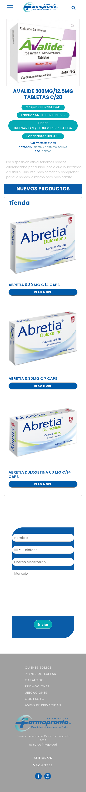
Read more (43, 292)
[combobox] (17, 550)
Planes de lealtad (40, 674)
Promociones (37, 686)
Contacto (34, 699)
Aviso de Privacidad (43, 705)
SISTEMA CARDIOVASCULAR (50, 147)
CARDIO (46, 151)
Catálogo (34, 680)
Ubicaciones (36, 692)
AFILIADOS (43, 757)
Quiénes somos (38, 667)
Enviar (43, 624)
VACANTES (43, 765)
